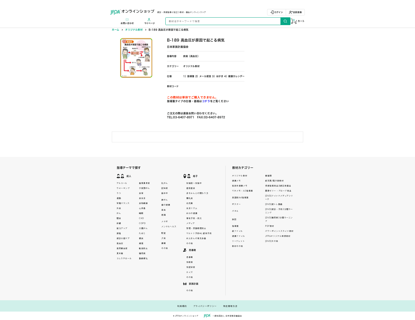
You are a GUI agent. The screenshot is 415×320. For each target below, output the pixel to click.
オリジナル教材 (134, 29)
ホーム (115, 29)
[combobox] (223, 21)
